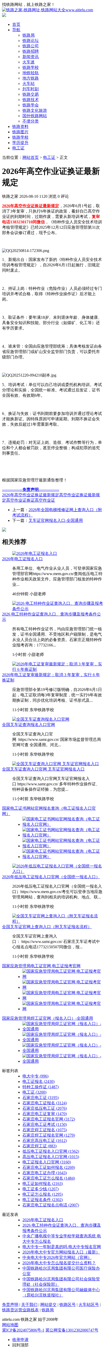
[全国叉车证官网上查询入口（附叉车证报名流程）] (57, 921)
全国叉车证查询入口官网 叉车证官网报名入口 (43, 769)
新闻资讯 (30, 56)
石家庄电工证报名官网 (48, 1119)
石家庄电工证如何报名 (48, 1167)
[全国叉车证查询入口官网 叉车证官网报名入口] (55, 764)
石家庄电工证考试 (44, 1124)
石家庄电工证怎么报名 (48, 1178)
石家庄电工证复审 (44, 1114)
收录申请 (20, 1339)
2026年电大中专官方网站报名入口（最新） (61, 1252)
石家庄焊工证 (39, 1146)
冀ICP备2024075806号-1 (23, 1330)
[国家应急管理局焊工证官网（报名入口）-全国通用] (62, 1029)
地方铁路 (30, 78)
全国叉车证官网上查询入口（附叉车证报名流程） (47, 927)
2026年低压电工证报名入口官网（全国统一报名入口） (51, 877)
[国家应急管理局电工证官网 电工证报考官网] (62, 976)
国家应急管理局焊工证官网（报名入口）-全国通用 (47, 1018)
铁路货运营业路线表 (20, 1310)
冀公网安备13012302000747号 (71, 1330)
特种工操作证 (40, 1087)
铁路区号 (67, 1304)
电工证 (18, 148)
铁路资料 (20, 126)
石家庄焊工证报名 (44, 1130)
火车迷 (28, 62)
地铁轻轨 (30, 73)
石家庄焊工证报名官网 (48, 1135)
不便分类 (30, 121)
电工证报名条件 (42, 1199)
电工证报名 (38, 1081)
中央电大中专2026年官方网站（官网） (57, 1257)
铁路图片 (20, 132)
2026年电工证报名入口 (22, 559)
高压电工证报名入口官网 (50, 1157)
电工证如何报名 (42, 1183)
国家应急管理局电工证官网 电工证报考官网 (41, 966)
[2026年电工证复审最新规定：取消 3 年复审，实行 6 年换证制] (57, 669)
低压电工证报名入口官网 (50, 1151)
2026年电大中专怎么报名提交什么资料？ (59, 1263)
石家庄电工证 (40, 1097)
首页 (16, 24)
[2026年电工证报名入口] (34, 553)
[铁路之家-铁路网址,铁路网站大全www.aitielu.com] (47, 10)
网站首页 (30, 157)
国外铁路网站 (34, 116)
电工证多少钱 (40, 1189)
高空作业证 (45, 500)
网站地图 (10, 1325)
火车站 (28, 83)
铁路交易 (30, 94)
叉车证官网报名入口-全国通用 (56, 520)
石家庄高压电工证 (44, 1140)
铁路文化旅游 (34, 110)
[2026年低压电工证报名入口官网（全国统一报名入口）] (57, 871)
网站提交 (48, 1304)
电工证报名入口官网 (46, 1162)
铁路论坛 (30, 40)
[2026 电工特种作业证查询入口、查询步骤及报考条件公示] (57, 609)
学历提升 (20, 142)
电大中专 (35, 1076)
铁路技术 (30, 99)
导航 (16, 30)
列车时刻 (30, 89)
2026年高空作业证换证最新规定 (30, 495)
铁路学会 (30, 105)
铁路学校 (30, 67)
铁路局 (28, 35)
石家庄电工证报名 (44, 1103)
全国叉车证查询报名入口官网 (28, 724)
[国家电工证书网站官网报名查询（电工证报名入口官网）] (62, 824)
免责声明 (10, 1304)
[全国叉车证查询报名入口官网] (40, 719)
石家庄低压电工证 (44, 1108)
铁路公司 (30, 46)
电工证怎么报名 (42, 1194)
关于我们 (29, 1304)
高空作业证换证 (20, 500)
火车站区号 (88, 1304)
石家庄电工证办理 (44, 1173)
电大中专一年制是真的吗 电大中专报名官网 (61, 1247)
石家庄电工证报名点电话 (50, 1205)
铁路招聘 (30, 51)
